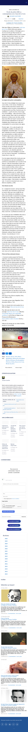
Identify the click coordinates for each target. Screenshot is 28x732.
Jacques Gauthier (15, 16)
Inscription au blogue (14, 521)
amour (13, 356)
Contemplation (20, 360)
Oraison (13, 360)
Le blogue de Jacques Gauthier (14, 22)
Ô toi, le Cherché (5, 618)
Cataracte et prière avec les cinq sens (5, 427)
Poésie (8, 356)
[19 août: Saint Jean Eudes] (14, 638)
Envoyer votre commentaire (8, 511)
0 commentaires (19, 24)
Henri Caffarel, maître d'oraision (10, 318)
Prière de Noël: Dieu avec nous (9, 367)
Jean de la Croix (20, 362)
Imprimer (21, 18)
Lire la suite (18, 613)
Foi (16, 356)
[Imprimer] (17, 724)
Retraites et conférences (14, 529)
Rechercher (24, 516)
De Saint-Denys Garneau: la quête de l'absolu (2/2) (12, 704)
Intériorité (16, 358)
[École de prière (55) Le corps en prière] (14, 667)
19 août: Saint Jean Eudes (7, 647)
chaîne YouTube (17, 394)
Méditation (9, 358)
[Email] (13, 724)
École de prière (10, 363)
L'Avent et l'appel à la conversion (20, 367)
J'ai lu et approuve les (11, 498)
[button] (26, 2)
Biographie (18, 395)
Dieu (20, 356)
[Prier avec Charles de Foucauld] (14, 595)
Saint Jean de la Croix (12, 311)
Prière (8, 360)
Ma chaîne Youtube (14, 525)
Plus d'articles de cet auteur (20, 400)
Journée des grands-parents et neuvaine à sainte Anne (13, 428)
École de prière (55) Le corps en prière (10, 675)
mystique (22, 358)
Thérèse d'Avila (10, 362)
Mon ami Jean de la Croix (17, 307)
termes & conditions (15, 498)
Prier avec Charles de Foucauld (8, 604)
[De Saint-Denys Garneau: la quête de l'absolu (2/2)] (14, 695)
